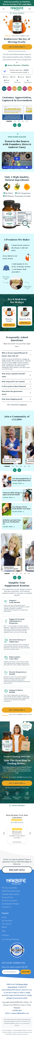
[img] (17, 820)
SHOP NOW (8, 325)
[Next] (19, 125)
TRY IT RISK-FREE (16, 47)
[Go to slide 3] (17, 466)
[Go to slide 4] (21, 466)
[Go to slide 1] (7, 466)
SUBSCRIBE (25, 972)
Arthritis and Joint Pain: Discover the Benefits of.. (12, 522)
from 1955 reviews (17, 822)
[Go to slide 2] (13, 466)
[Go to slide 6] (29, 466)
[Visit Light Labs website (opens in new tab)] (5, 71)
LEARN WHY (17, 483)
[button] (4, 9)
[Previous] (15, 125)
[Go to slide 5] (25, 466)
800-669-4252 (17, 869)
